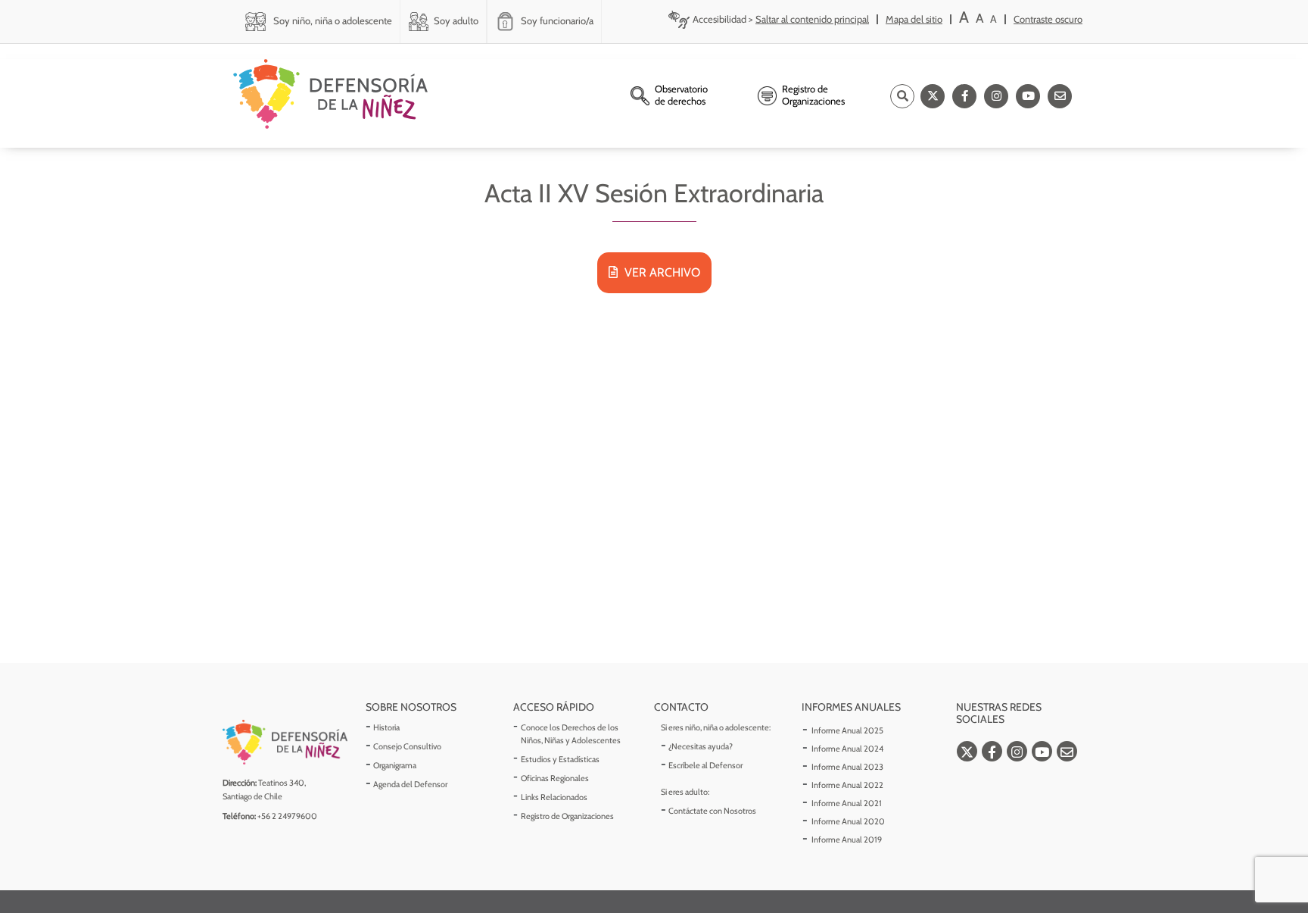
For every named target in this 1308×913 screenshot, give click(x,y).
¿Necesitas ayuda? (700, 746)
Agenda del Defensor (410, 784)
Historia (386, 727)
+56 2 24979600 (287, 816)
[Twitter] (932, 96)
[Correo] (1060, 96)
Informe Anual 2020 (848, 821)
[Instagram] (996, 96)
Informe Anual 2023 (847, 766)
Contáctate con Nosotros (712, 810)
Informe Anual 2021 (846, 803)
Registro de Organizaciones (567, 816)
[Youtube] (1028, 96)
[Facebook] (964, 96)
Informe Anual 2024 (847, 748)
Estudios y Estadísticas (560, 759)
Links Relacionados (554, 797)
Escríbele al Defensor (705, 765)
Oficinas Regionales (555, 778)
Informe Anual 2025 (847, 730)
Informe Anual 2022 (847, 785)
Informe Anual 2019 (846, 839)
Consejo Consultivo (407, 746)
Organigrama (394, 765)
